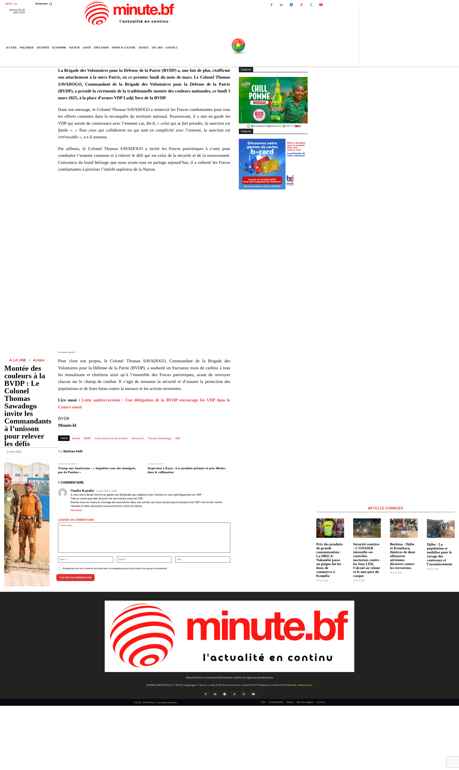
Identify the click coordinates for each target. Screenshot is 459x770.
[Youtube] (321, 5)
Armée (39, 360)
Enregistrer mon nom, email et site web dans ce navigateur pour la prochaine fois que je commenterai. (115, 568)
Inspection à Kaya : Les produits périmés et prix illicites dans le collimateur (186, 470)
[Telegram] (291, 5)
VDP (178, 438)
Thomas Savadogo (159, 438)
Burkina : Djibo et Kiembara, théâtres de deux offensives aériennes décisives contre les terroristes (402, 556)
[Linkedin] (281, 5)
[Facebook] (272, 5)
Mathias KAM (72, 451)
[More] (45, 452)
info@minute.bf (304, 685)
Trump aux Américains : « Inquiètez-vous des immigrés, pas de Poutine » (97, 470)
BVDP (87, 438)
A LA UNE (17, 360)
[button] (45, 4)
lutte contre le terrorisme (111, 438)
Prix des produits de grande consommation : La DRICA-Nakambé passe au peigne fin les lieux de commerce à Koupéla (329, 560)
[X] (311, 5)
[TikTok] (301, 5)
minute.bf (138, 438)
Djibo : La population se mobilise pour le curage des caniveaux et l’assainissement (439, 554)
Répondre (76, 510)
